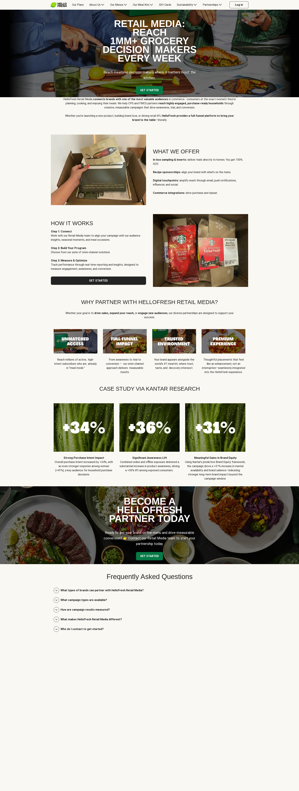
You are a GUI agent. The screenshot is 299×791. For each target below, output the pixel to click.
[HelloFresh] (59, 4)
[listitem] (84, 439)
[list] (149, 349)
